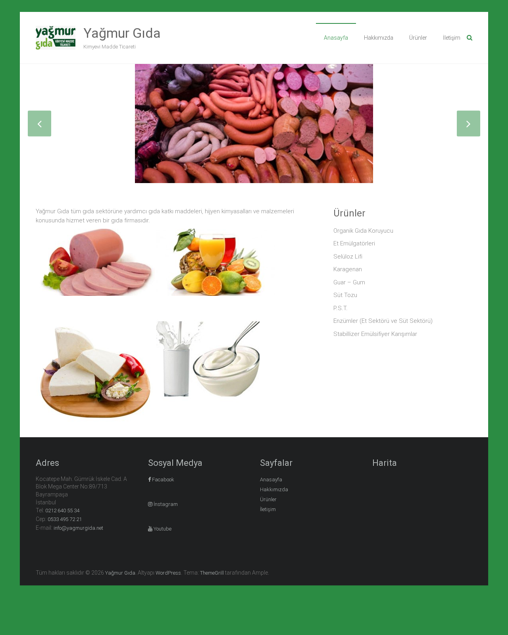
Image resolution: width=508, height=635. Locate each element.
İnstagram (165, 504)
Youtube (161, 529)
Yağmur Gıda (122, 33)
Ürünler (418, 38)
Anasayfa (336, 38)
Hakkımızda (378, 38)
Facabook (162, 480)
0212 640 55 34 (62, 510)
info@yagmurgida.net (78, 528)
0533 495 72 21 (65, 519)
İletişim (451, 38)
